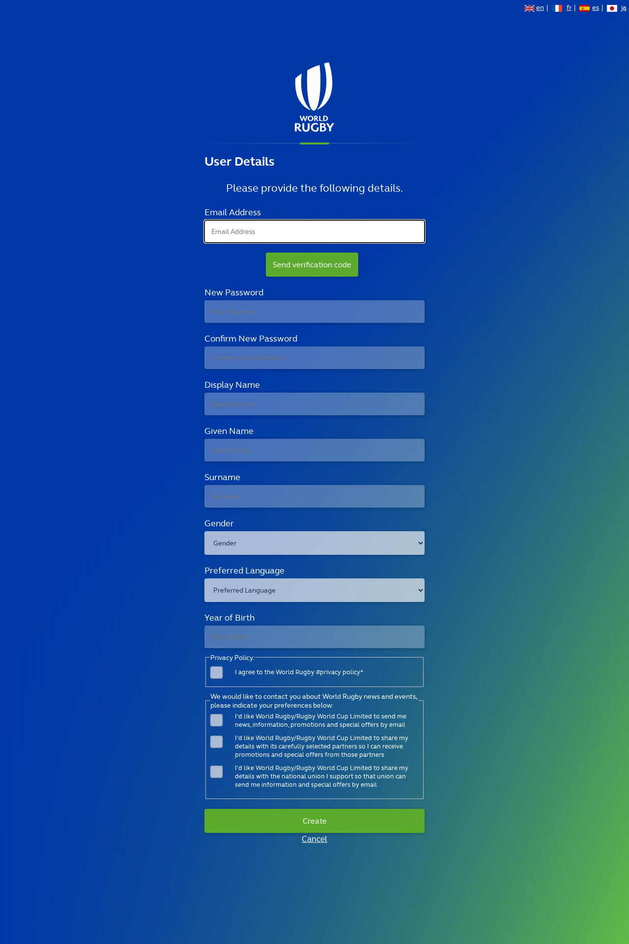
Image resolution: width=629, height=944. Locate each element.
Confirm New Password (250, 338)
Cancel (314, 838)
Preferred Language (244, 570)
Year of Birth (229, 617)
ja (624, 8)
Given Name (229, 430)
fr (569, 8)
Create (315, 821)
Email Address (232, 212)
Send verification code (312, 264)
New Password (233, 292)
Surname (222, 477)
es (595, 8)
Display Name (232, 384)
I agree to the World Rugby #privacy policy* (299, 672)
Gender (219, 523)
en (540, 8)
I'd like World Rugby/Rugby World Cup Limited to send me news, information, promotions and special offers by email (320, 720)
